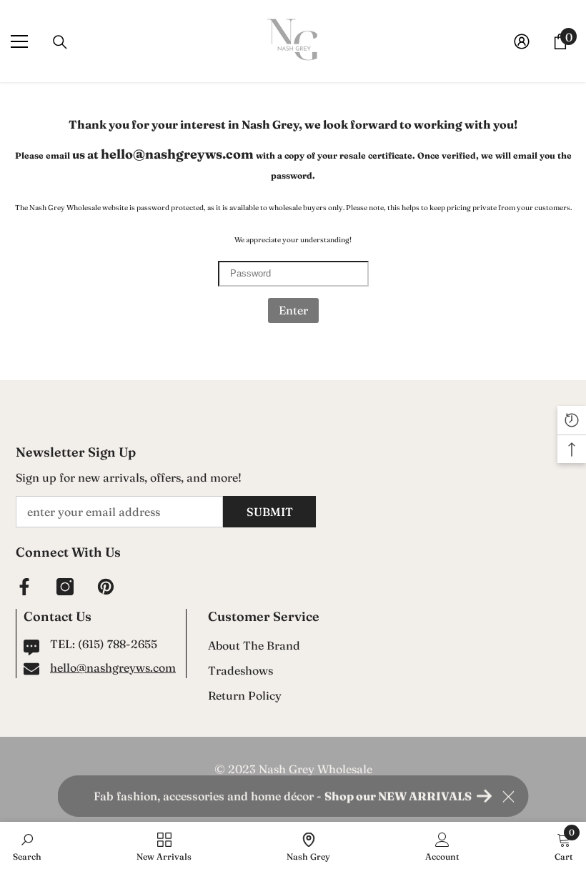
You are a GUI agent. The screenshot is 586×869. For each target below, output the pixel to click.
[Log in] (521, 41)
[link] (27, 845)
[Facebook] (24, 587)
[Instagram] (65, 587)
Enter (293, 310)
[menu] (19, 41)
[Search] (60, 42)
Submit (270, 512)
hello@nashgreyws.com (113, 667)
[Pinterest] (106, 587)
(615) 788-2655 (117, 644)
